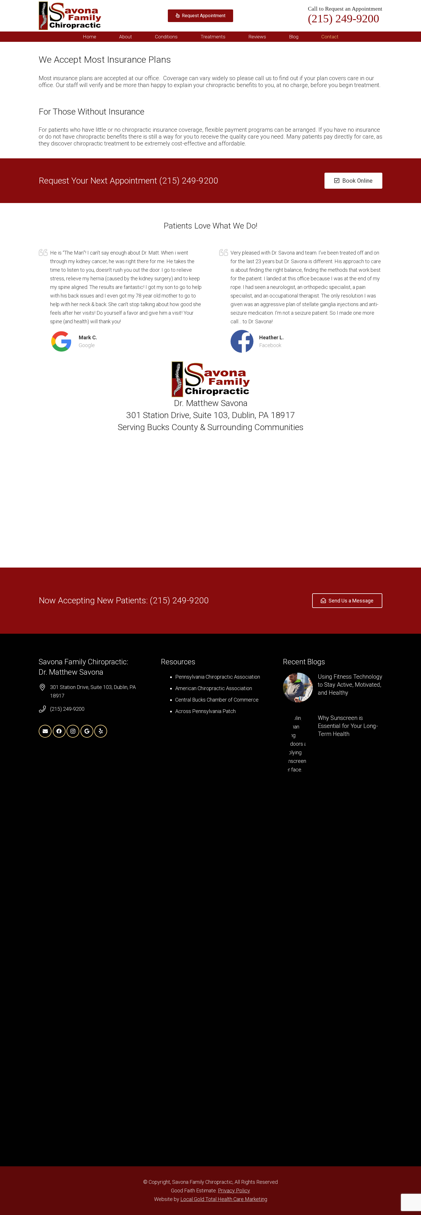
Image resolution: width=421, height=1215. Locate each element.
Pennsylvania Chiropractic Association (217, 677)
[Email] (45, 731)
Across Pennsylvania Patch (205, 711)
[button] (136, 37)
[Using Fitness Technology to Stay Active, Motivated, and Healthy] (332, 687)
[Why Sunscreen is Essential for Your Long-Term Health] (332, 928)
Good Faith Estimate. (194, 1191)
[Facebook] (59, 731)
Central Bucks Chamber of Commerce (217, 700)
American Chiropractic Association (213, 688)
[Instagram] (72, 731)
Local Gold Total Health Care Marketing (223, 1199)
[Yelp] (100, 731)
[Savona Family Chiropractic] (70, 15)
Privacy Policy (234, 1191)
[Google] (86, 731)
